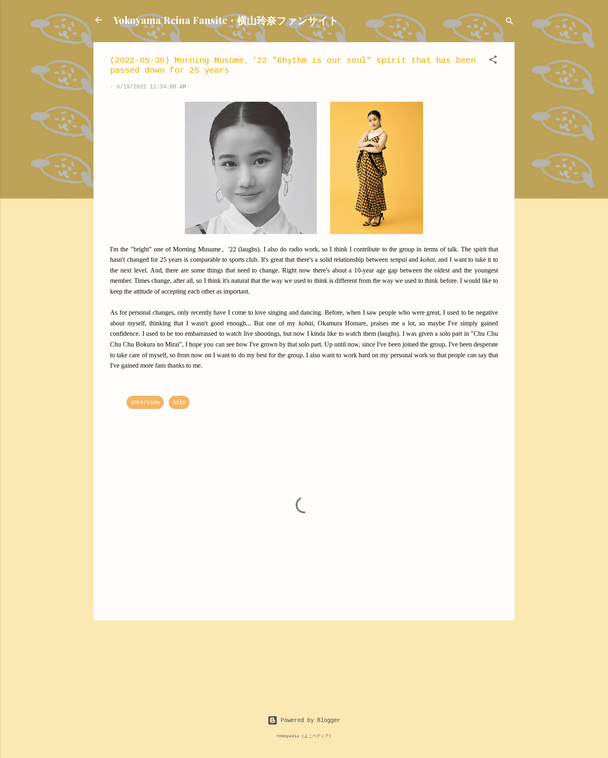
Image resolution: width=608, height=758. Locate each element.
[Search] (510, 22)
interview (145, 402)
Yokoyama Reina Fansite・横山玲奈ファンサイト (226, 19)
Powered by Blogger (309, 720)
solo (179, 402)
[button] (493, 61)
